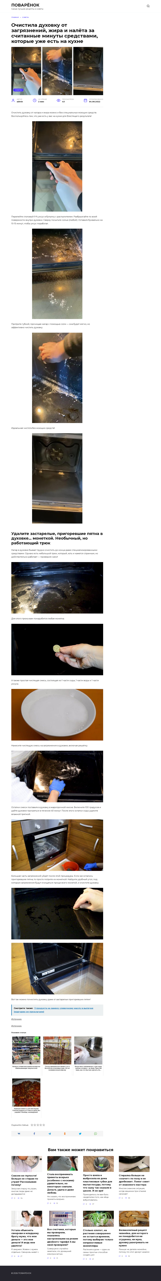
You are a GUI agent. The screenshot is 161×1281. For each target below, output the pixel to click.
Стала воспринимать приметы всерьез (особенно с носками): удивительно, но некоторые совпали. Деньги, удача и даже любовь (60, 1183)
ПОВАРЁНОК (25, 5)
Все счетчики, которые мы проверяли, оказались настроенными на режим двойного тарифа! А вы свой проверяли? (62, 1237)
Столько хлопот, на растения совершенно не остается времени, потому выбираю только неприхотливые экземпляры (98, 1238)
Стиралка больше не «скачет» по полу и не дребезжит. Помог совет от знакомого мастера (134, 1180)
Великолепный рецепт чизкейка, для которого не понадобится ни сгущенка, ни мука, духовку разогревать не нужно (133, 1238)
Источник (16, 1019)
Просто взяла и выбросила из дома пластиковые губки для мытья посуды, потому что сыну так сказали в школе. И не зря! (97, 1183)
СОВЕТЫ (18, 90)
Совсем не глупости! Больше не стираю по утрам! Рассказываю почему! (24, 1180)
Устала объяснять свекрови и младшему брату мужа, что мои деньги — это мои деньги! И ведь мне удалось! (25, 1238)
